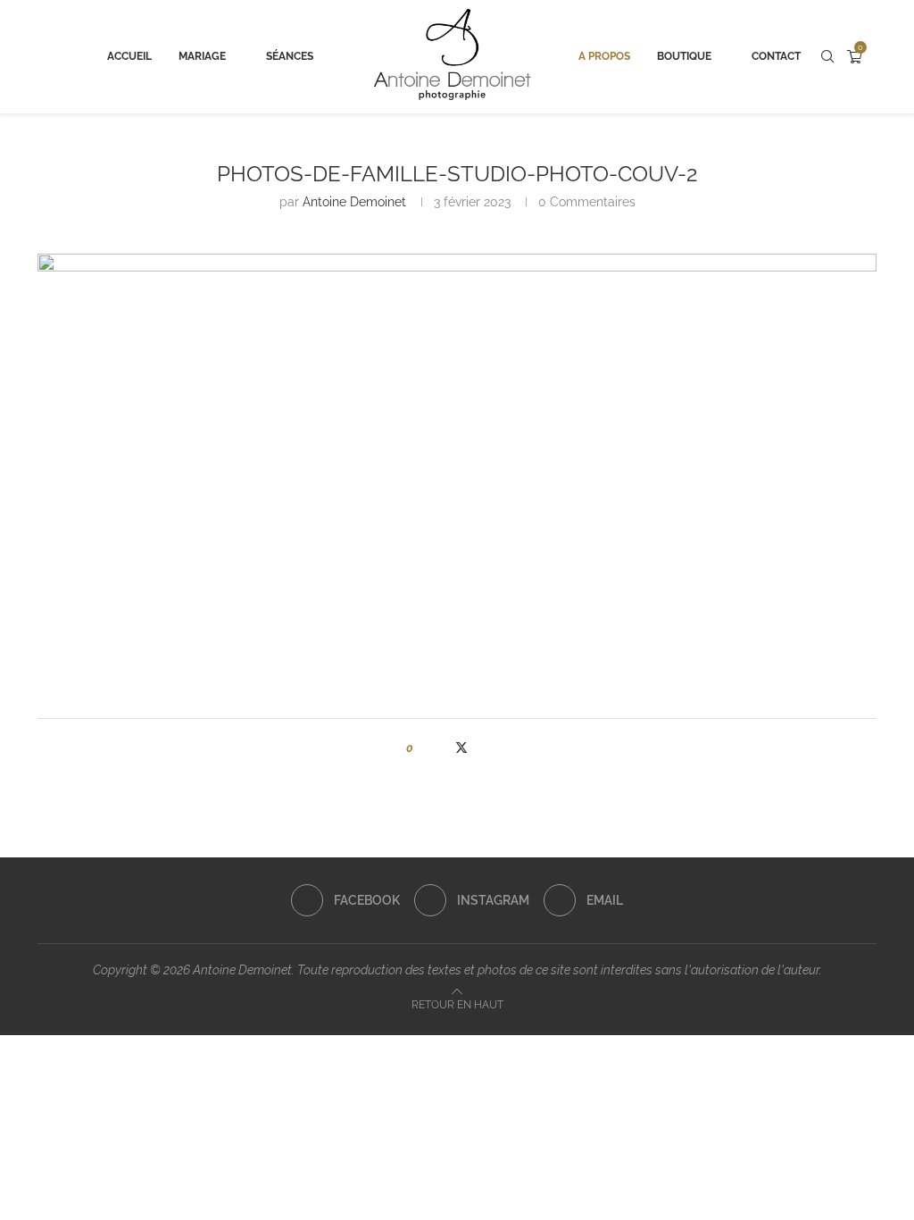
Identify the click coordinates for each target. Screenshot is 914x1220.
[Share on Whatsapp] (497, 748)
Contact (776, 56)
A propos (604, 56)
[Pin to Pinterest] (480, 748)
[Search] (827, 56)
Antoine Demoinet (354, 202)
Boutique (684, 56)
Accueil (129, 56)
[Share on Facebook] (443, 748)
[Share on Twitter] (461, 748)
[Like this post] (423, 748)
